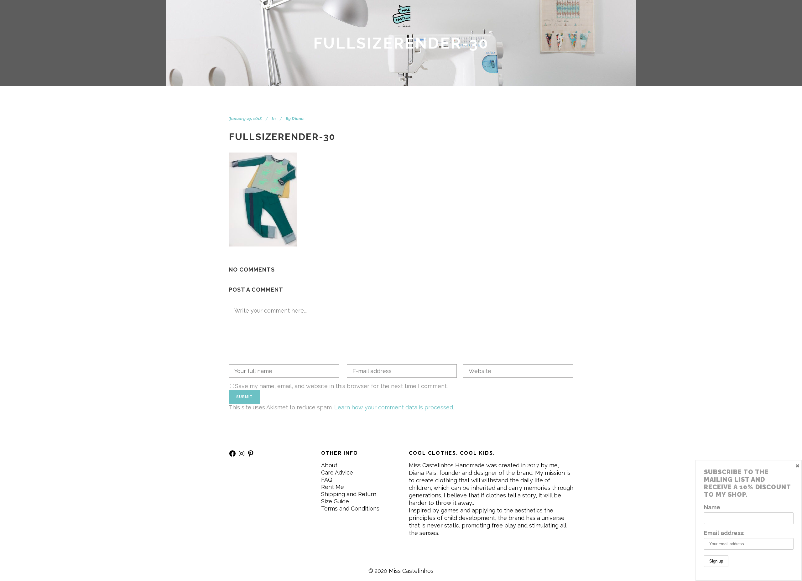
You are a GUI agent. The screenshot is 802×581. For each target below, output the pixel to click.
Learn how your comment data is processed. (394, 407)
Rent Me (332, 487)
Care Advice (337, 472)
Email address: (724, 533)
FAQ (326, 479)
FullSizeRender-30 (282, 136)
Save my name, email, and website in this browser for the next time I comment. (341, 386)
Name (712, 507)
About (329, 465)
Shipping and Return (348, 494)
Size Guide (335, 501)
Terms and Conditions (350, 508)
